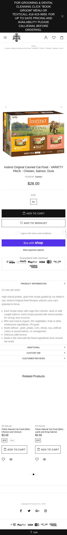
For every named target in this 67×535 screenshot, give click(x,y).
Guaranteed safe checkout (34, 257)
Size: (33, 195)
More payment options (33, 250)
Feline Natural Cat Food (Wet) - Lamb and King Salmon (49, 430)
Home (33, 46)
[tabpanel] (17, 427)
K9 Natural (7, 426)
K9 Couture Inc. (16, 37)
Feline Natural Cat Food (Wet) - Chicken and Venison (16, 430)
